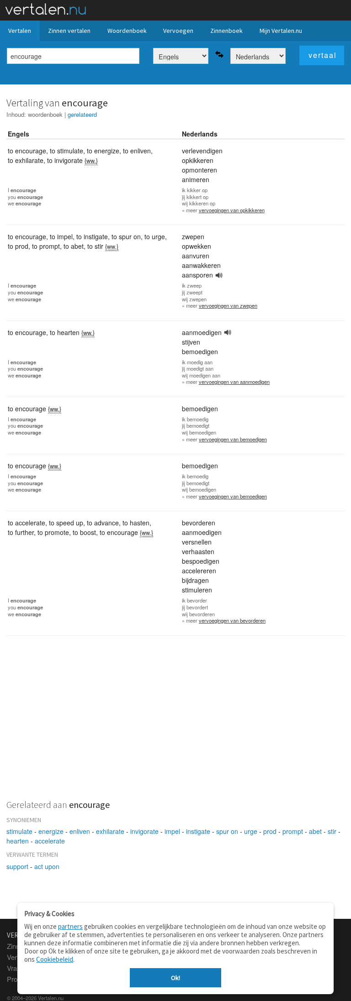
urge (250, 831)
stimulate (19, 831)
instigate (198, 831)
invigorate (144, 831)
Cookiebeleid (54, 959)
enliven (79, 831)
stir (332, 831)
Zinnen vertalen (69, 30)
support (17, 866)
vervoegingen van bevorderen (232, 620)
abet (315, 831)
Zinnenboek (226, 30)
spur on (227, 831)
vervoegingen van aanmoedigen (234, 381)
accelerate (50, 840)
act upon (46, 866)
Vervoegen (178, 30)
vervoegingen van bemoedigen (233, 439)
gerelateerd (82, 114)
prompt (292, 831)
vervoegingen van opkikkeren (232, 210)
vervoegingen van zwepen (228, 305)
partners (70, 926)
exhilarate (110, 831)
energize (51, 831)
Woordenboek (127, 30)
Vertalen (19, 30)
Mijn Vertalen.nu (281, 30)
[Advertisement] (175, 723)
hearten (17, 840)
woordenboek (45, 114)
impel (172, 831)
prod (270, 831)
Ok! (175, 978)
